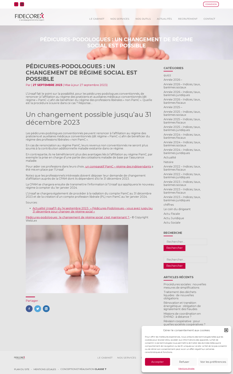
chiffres (169, 204)
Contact (209, 18)
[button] (226, 330)
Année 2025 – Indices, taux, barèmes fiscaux (182, 121)
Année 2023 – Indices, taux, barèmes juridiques (182, 198)
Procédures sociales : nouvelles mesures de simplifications (185, 286)
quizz (167, 75)
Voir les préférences (213, 361)
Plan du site (21, 369)
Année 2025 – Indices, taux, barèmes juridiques (182, 128)
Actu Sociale (172, 222)
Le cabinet (96, 18)
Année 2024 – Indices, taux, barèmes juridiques (182, 151)
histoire (168, 162)
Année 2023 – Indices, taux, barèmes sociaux (182, 183)
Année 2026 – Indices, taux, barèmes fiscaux (182, 101)
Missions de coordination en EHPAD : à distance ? (182, 315)
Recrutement (187, 18)
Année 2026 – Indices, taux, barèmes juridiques (182, 93)
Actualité (170, 157)
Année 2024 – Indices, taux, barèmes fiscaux (182, 136)
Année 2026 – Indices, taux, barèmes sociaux (182, 86)
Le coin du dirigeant (177, 209)
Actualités (164, 18)
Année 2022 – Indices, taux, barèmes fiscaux (182, 168)
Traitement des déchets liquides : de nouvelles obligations (180, 295)
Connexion (211, 4)
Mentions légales (186, 368)
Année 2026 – (173, 79)
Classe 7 (100, 369)
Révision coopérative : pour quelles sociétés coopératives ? (184, 323)
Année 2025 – (173, 107)
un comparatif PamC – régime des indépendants (118, 166)
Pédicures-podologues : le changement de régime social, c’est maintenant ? (78, 217)
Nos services (119, 18)
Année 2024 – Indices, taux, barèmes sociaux (182, 144)
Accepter (157, 361)
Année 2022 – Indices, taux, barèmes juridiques (182, 176)
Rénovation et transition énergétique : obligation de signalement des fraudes (182, 306)
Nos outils (143, 18)
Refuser (184, 361)
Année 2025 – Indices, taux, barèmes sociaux (182, 113)
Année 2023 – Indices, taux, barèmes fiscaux (182, 191)
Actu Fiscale (172, 213)
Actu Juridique (174, 218)
